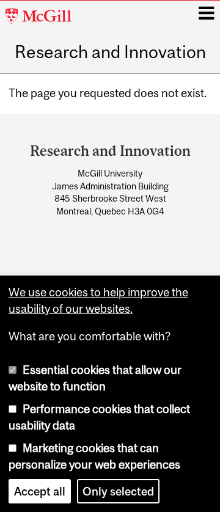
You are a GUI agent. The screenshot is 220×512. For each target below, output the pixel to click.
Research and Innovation (110, 52)
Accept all (39, 491)
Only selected (118, 491)
